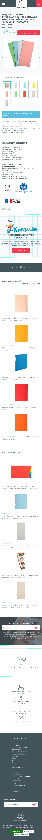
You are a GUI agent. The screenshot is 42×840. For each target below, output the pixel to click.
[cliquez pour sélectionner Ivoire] (33, 94)
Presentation (16, 749)
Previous (3, 57)
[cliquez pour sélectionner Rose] (6, 94)
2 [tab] (19, 69)
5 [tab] (25, 69)
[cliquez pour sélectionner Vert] (15, 94)
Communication (17, 781)
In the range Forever (11, 281)
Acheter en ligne (28, 33)
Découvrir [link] (21, 250)
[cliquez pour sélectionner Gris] (6, 103)
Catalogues (16, 763)
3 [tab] (21, 69)
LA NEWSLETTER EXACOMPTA (21, 623)
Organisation (16, 745)
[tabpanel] (21, 53)
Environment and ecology (21, 776)
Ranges (14, 761)
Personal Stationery (19, 754)
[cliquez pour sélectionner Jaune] (33, 85)
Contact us (15, 792)
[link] (3, 3)
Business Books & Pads (20, 752)
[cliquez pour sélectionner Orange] (24, 94)
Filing (13, 743)
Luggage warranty (18, 785)
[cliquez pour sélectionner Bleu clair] (24, 85)
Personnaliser (21, 835)
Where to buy (17, 774)
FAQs (14, 789)
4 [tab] (23, 69)
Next (38, 57)
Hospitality (15, 756)
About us (15, 772)
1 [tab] (17, 69)
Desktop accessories (19, 747)
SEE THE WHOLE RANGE (31, 284)
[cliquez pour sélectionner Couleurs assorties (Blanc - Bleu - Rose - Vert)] (6, 85)
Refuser (29, 831)
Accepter (16, 831)
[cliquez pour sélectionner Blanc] (15, 85)
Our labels (15, 778)
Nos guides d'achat (19, 783)
